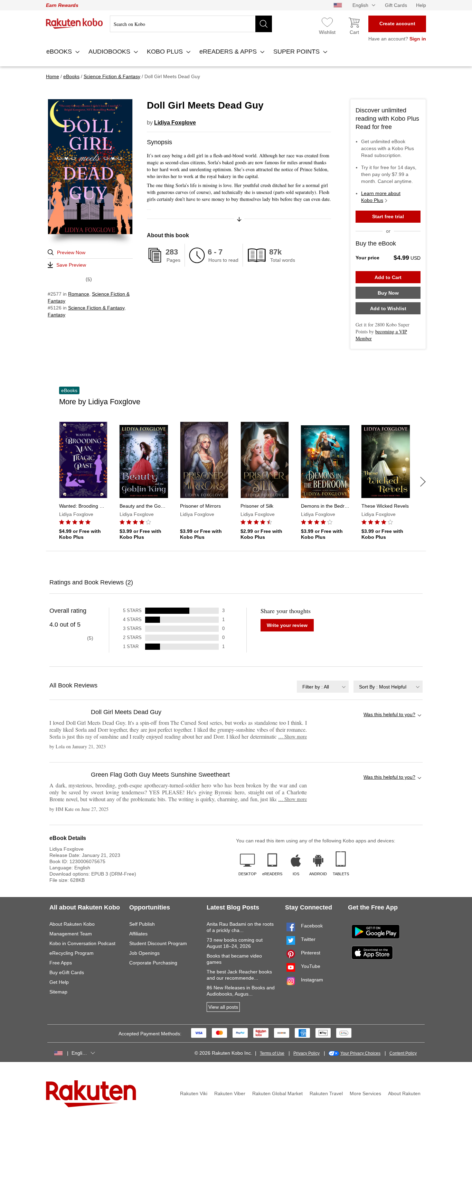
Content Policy (403, 1053)
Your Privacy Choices (360, 1053)
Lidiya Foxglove (175, 123)
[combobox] (323, 687)
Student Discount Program (158, 943)
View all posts (223, 1007)
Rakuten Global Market (277, 1093)
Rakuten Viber (229, 1093)
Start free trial (388, 216)
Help (421, 5)
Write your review (287, 625)
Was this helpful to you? (389, 714)
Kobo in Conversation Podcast (82, 943)
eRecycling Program (71, 953)
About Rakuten (404, 1093)
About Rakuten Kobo (72, 924)
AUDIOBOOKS (110, 51)
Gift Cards (396, 5)
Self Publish (142, 924)
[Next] (423, 482)
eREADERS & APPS (228, 51)
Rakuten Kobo (74, 23)
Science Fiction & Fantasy (96, 308)
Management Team (70, 933)
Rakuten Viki (193, 1093)
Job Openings (144, 953)
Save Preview (71, 265)
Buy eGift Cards (66, 972)
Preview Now (71, 252)
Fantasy (56, 314)
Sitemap (58, 992)
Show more (292, 736)
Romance (78, 294)
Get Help (59, 982)
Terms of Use (272, 1053)
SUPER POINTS (297, 51)
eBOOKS (60, 51)
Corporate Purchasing (153, 962)
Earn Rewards (62, 5)
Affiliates (138, 933)
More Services (365, 1093)
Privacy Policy (306, 1053)
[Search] (263, 24)
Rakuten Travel (326, 1093)
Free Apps (60, 962)
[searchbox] (191, 24)
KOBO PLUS (166, 51)
